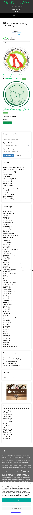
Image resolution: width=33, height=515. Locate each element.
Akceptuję (16, 500)
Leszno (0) (6, 275)
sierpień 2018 (7, 418)
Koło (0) (5, 261)
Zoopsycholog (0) (8, 198)
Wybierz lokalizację (9, 143)
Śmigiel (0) (6, 313)
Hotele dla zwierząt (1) (9, 173)
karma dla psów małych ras (7, 469)
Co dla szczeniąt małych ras (7, 455)
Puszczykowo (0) (7, 304)
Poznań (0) (6, 302)
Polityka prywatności (16, 512)
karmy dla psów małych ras (7, 477)
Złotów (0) (6, 344)
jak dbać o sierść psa (19, 465)
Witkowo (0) (6, 333)
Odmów (16, 504)
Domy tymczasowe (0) (9, 171)
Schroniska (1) (7, 176)
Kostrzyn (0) (6, 268)
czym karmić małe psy (11, 457)
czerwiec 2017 (7, 435)
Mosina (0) (6, 281)
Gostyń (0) (6, 248)
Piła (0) (5, 295)
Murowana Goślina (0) (9, 282)
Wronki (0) (6, 337)
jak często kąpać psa (10, 465)
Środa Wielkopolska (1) (9, 317)
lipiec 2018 (6, 420)
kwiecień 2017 (7, 438)
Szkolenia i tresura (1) (9, 196)
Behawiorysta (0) (8, 185)
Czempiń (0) (6, 244)
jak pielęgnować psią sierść (8, 467)
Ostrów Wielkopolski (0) (10, 292)
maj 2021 (5, 413)
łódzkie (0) (6, 219)
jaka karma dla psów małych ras (8, 460)
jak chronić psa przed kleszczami (20, 464)
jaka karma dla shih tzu (20, 460)
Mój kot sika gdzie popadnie (11, 365)
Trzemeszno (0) (7, 326)
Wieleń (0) (6, 332)
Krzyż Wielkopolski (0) (9, 273)
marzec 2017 (6, 440)
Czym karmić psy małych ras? (12, 360)
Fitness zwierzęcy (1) (9, 187)
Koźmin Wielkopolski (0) (10, 270)
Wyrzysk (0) (6, 341)
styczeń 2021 (6, 415)
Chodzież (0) (6, 241)
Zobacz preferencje (16, 508)
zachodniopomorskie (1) (10, 346)
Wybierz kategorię (8, 149)
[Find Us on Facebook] (15, 12)
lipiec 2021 (6, 411)
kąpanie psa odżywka (16, 479)
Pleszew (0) (6, 297)
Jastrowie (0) (7, 253)
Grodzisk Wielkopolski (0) (10, 250)
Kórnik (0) (6, 264)
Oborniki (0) (6, 286)
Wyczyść (18, 155)
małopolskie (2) (7, 221)
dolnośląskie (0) (7, 212)
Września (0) (6, 339)
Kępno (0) (6, 257)
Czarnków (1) (7, 242)
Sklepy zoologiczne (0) (9, 178)
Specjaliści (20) (7, 184)
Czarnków (18, 79)
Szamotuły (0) (7, 323)
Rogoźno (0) (6, 308)
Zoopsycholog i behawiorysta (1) (12, 200)
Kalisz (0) (6, 255)
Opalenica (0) (7, 290)
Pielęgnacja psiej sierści (10, 362)
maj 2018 (5, 424)
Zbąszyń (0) (6, 343)
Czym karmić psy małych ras (22, 457)
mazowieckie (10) (8, 223)
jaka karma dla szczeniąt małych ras (15, 462)
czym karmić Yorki (12, 459)
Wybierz (5, 119)
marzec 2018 (6, 425)
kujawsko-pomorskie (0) (10, 214)
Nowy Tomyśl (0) (8, 284)
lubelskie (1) (6, 215)
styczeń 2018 (6, 429)
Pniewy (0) (6, 299)
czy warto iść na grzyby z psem (23, 459)
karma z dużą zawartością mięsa (16, 473)
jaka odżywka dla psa (8, 464)
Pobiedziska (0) (7, 301)
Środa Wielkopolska (20, 111)
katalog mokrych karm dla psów (20, 477)
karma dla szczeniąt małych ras (20, 469)
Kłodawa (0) (6, 259)
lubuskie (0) (6, 217)
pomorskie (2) (7, 230)
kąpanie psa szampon (25, 479)
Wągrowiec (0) (7, 330)
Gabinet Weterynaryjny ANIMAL (16, 109)
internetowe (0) (7, 180)
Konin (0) (6, 262)
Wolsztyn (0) (6, 335)
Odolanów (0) (7, 288)
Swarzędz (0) (6, 321)
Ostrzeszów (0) (7, 293)
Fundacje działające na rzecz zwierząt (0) (14, 168)
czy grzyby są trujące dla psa (20, 455)
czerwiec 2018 (7, 422)
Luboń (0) (5, 277)
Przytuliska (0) (7, 175)
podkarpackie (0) (8, 226)
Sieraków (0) (6, 310)
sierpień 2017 (7, 433)
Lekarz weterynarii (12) (9, 194)
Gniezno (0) (6, 246)
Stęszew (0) (6, 319)
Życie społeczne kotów (9, 363)
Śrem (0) (5, 315)
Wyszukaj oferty (8, 155)
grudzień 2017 (7, 431)
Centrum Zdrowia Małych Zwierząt (14, 76)
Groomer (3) (6, 193)
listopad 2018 (7, 416)
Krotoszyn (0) (7, 272)
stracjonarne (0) (7, 182)
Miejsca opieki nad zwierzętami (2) (13, 169)
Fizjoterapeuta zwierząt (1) (10, 189)
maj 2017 (5, 436)
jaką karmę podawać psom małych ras (23, 467)
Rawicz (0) (6, 306)
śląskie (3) (6, 232)
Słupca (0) (6, 312)
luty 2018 (5, 427)
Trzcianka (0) (7, 324)
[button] (30, 484)
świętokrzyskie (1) (8, 234)
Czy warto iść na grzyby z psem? (12, 358)
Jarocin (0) (6, 252)
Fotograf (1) (6, 191)
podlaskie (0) (7, 228)
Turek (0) (5, 328)
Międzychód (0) (7, 279)
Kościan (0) (6, 266)
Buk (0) (5, 239)
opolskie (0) (6, 224)
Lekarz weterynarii (8, 79)
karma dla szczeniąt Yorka (15, 472)
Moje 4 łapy (16, 3)
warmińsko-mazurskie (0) (10, 235)
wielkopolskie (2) (8, 237)
